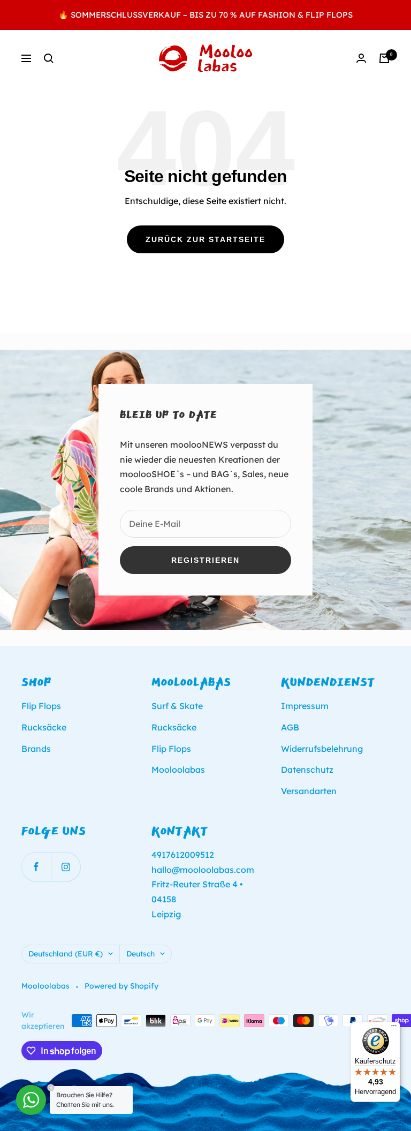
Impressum (305, 705)
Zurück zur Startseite (205, 239)
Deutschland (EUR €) (65, 954)
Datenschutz (307, 769)
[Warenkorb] (384, 58)
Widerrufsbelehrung (322, 748)
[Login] (361, 58)
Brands (36, 748)
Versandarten (309, 791)
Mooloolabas (178, 769)
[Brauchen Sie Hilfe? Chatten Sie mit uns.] (31, 1100)
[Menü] (393, 1028)
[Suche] (49, 58)
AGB (290, 727)
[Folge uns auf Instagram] (65, 866)
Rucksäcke (43, 727)
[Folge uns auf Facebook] (36, 866)
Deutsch (140, 954)
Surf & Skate (177, 705)
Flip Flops (41, 705)
